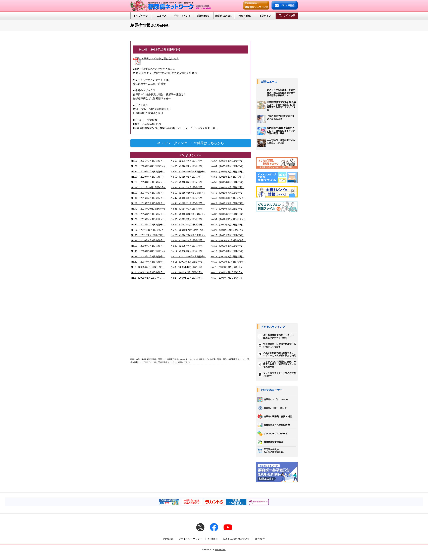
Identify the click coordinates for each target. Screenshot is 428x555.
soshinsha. (220, 549)
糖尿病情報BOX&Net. (150, 25)
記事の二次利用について (236, 538)
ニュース (161, 15)
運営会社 (260, 538)
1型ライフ (265, 15)
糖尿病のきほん (223, 15)
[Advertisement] (190, 319)
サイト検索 (289, 15)
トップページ (141, 15)
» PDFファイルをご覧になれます (160, 58)
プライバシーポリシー (190, 538)
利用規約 (168, 538)
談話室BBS (203, 15)
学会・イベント (182, 15)
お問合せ (213, 538)
